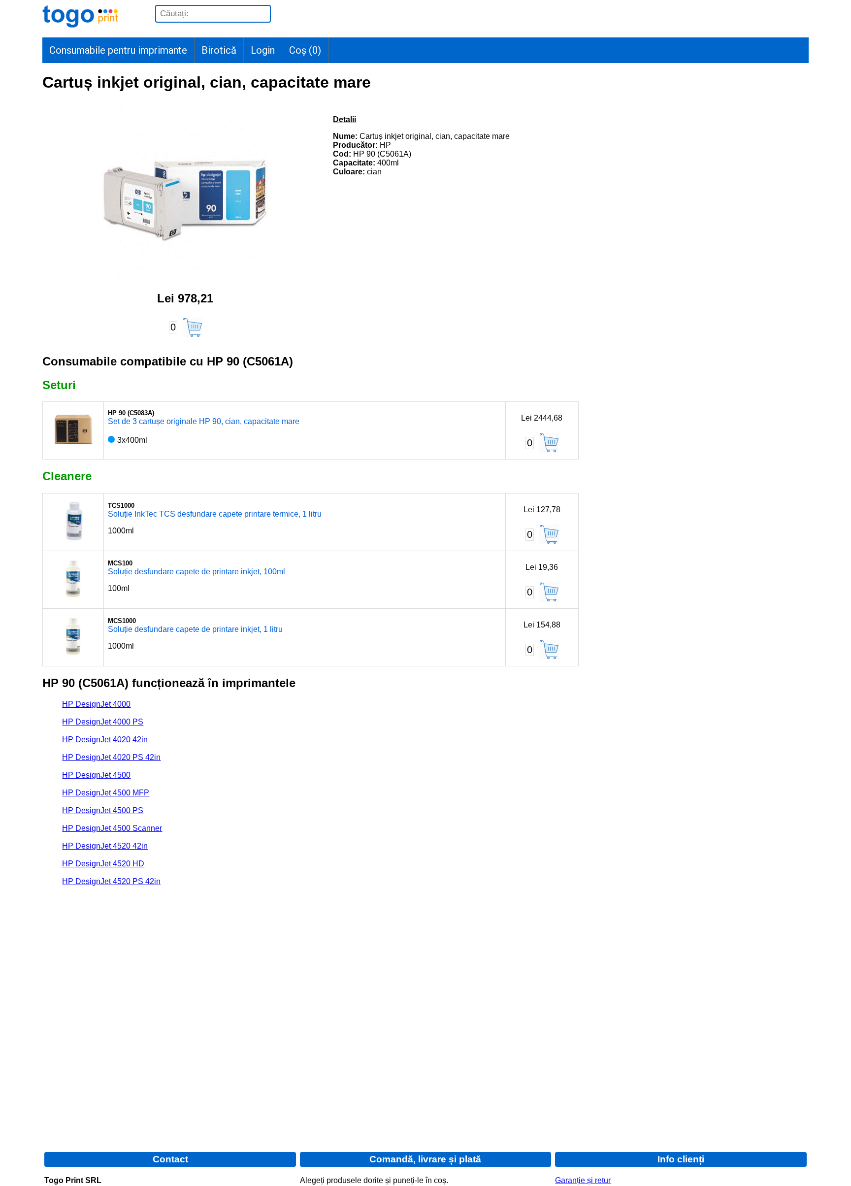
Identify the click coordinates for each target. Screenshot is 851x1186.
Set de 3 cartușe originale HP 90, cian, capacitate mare (203, 421)
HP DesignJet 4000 (96, 704)
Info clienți (680, 1159)
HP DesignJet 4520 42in (105, 846)
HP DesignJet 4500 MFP (105, 793)
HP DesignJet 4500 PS (102, 810)
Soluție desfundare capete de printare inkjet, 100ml (196, 571)
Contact (170, 1159)
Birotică (218, 50)
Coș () (305, 50)
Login (263, 50)
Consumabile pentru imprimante (118, 50)
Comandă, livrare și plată (425, 1159)
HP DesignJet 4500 (96, 775)
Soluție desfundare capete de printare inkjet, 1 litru (195, 629)
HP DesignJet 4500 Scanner (112, 828)
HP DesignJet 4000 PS (102, 722)
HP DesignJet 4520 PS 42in (111, 881)
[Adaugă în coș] (192, 327)
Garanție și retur (583, 1180)
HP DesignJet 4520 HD (103, 863)
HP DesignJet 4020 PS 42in (111, 757)
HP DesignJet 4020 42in (105, 739)
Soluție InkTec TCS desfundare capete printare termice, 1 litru (215, 514)
